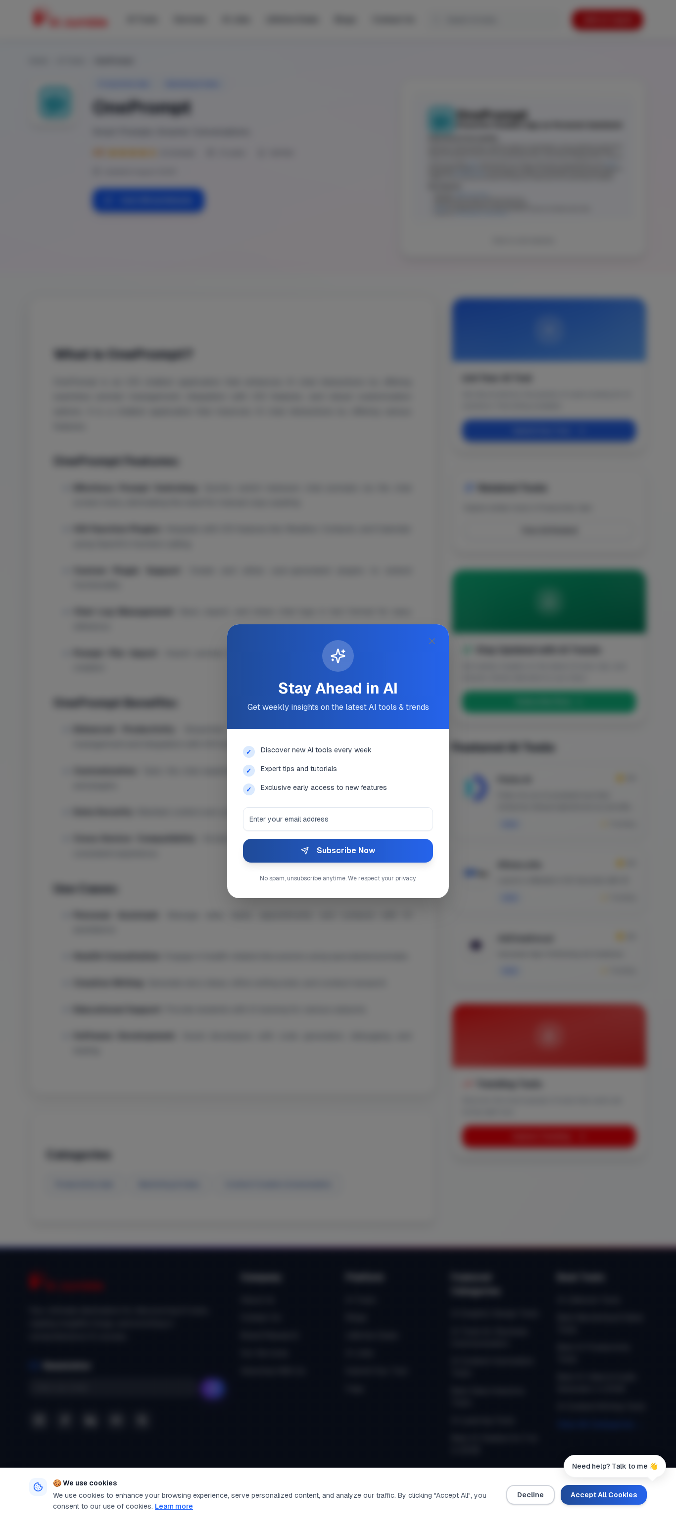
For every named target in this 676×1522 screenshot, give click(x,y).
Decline (530, 1494)
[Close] (432, 641)
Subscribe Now (346, 850)
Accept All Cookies (604, 1494)
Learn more (174, 1506)
